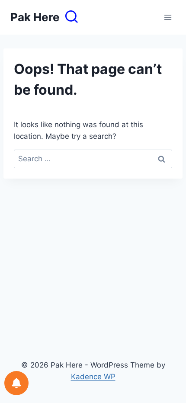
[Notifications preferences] (16, 383)
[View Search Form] (71, 17)
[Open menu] (168, 17)
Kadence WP (93, 376)
